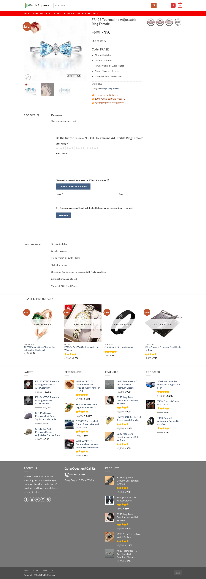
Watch (27, 13)
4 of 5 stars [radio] (79, 148)
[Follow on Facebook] (26, 499)
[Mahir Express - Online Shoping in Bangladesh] (36, 5)
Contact (44, 570)
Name (59, 194)
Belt (48, 13)
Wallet (61, 13)
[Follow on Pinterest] (48, 499)
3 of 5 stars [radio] (69, 148)
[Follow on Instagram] (32, 499)
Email (122, 194)
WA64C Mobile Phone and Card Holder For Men (163, 348)
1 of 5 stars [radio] (56, 148)
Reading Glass (90, 13)
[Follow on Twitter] (37, 499)
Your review (62, 153)
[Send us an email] (42, 499)
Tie (53, 13)
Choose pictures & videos (73, 186)
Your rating (62, 143)
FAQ (53, 570)
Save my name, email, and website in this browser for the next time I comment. (96, 208)
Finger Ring (107, 88)
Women (116, 88)
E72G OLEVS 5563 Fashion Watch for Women (81, 348)
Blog (35, 570)
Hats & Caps (73, 13)
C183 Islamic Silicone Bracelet (119, 347)
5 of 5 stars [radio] (92, 148)
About (27, 570)
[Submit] (153, 5)
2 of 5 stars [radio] (62, 148)
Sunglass (38, 13)
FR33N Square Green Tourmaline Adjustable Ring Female (39, 348)
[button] (173, 5)
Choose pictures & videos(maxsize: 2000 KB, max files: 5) (82, 180)
